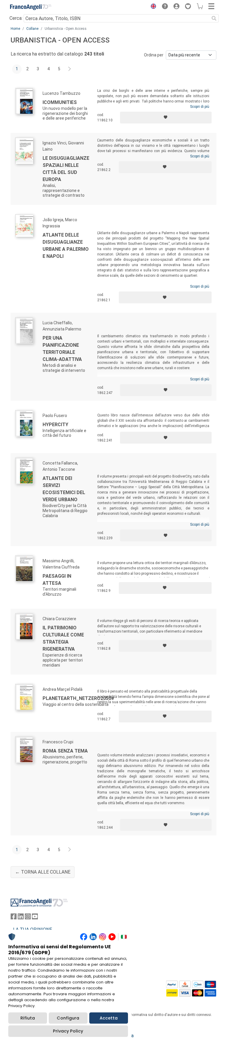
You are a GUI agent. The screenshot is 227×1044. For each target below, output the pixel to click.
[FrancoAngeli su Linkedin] (21, 918)
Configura (68, 1018)
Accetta (109, 1018)
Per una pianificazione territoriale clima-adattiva (62, 348)
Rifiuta (27, 1018)
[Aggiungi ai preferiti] (166, 117)
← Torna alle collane (42, 872)
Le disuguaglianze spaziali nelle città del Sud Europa (66, 168)
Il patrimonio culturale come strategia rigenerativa (63, 638)
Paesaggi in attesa (57, 579)
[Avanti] (69, 69)
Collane (32, 29)
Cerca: (15, 18)
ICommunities (60, 102)
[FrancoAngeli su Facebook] (14, 918)
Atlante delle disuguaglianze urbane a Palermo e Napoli (66, 245)
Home (15, 29)
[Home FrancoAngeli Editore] (30, 7)
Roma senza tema (65, 751)
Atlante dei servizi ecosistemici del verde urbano (64, 488)
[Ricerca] (214, 18)
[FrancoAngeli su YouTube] (35, 918)
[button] (152, 7)
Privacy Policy (68, 1031)
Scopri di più (199, 107)
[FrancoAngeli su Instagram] (28, 918)
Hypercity (55, 424)
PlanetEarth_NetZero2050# (78, 698)
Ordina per (153, 55)
